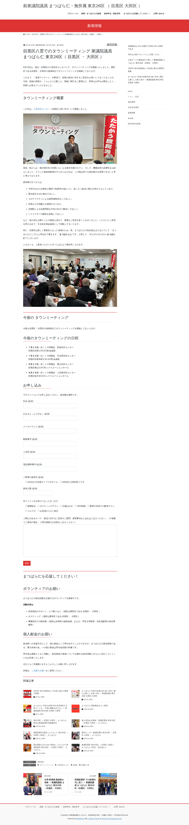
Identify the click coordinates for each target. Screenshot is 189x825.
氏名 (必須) (28, 401)
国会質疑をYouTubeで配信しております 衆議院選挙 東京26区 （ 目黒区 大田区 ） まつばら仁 (50, 747)
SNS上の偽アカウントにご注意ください (144, 54)
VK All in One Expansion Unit (111, 819)
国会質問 (131, 102)
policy (130, 91)
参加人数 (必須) (30, 488)
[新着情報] (32, 782)
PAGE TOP (182, 798)
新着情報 (112, 45)
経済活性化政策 (134, 124)
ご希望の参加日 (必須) (33, 477)
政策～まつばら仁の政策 (49, 807)
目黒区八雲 (85, 765)
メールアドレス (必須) (33, 426)
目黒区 (75, 765)
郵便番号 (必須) (30, 439)
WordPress (80, 819)
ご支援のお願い (38, 670)
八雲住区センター (41, 109)
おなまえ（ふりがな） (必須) (36, 414)
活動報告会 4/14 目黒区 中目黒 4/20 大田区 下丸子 (145, 47)
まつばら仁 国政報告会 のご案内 (95, 706)
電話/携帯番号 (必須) (32, 464)
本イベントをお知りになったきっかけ (40, 501)
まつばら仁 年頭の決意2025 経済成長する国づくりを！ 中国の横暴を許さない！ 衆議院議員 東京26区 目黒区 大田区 (50, 708)
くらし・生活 (133, 97)
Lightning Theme (94, 819)
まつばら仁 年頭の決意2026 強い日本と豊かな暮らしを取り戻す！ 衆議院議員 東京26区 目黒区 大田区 (99, 693)
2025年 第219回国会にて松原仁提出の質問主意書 (146, 69)
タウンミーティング (46, 765)
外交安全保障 (133, 107)
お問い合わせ (119, 807)
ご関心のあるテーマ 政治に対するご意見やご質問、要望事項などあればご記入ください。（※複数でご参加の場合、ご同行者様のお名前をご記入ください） (69, 520)
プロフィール (30, 807)
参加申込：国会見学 (71, 807)
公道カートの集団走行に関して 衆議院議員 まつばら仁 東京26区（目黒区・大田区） (146, 61)
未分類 (130, 118)
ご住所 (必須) (29, 452)
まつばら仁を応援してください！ (96, 807)
